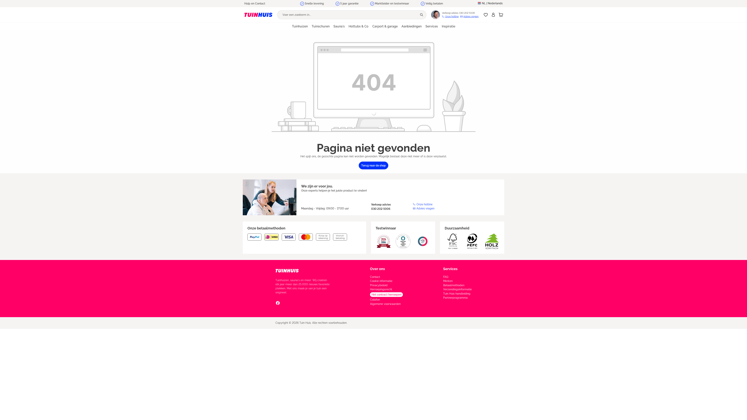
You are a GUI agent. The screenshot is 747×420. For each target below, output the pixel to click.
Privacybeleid (379, 285)
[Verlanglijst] (485, 14)
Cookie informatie (381, 281)
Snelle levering (314, 3)
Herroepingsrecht (381, 289)
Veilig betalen (434, 3)
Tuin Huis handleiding (456, 293)
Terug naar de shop (373, 165)
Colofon (375, 299)
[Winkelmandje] (500, 14)
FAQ (445, 276)
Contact (375, 276)
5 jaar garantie (349, 3)
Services (450, 269)
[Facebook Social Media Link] (277, 303)
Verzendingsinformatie (457, 289)
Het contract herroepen (386, 294)
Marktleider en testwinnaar (392, 3)
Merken (448, 281)
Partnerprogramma (455, 297)
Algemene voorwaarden (385, 303)
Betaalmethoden (453, 285)
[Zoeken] (421, 14)
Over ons (377, 269)
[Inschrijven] (493, 14)
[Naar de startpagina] (258, 15)
